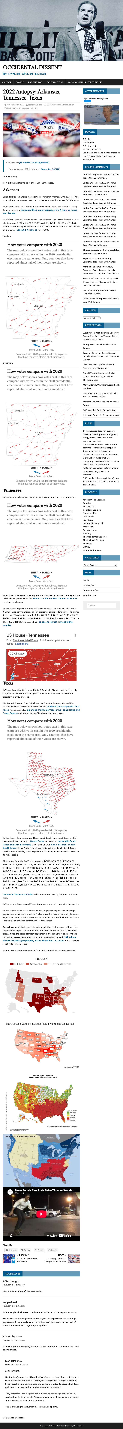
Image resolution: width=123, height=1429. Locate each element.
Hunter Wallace (35, 104)
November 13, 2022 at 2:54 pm (14, 1285)
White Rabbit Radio (92, 550)
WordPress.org (90, 595)
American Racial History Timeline (85, 82)
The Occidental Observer (95, 536)
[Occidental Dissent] (61, 59)
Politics (7, 108)
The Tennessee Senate (65, 598)
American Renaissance (94, 499)
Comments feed (91, 590)
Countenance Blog (92, 509)
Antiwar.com (89, 506)
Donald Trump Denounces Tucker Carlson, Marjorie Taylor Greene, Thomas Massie (99, 376)
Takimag (87, 533)
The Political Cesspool (93, 540)
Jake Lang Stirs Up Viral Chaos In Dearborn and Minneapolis (98, 366)
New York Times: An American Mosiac (101, 415)
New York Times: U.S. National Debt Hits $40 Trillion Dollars (100, 395)
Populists (16, 108)
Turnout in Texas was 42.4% (18, 894)
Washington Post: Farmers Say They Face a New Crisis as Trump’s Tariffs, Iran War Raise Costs (101, 336)
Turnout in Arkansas (26, 230)
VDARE (86, 546)
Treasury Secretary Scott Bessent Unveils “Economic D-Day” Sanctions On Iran (101, 270)
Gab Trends (88, 516)
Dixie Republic (89, 513)
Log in (86, 580)
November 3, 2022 (49, 169)
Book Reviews (35, 82)
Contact (6, 82)
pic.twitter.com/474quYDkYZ (34, 162)
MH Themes (78, 1425)
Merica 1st (88, 526)
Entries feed (89, 585)
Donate (20, 82)
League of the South (93, 523)
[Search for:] (101, 605)
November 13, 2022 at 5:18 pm (14, 1306)
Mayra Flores (37, 841)
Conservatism (68, 104)
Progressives (27, 108)
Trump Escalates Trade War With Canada (101, 176)
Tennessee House (42, 598)
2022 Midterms (54, 104)
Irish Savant (88, 520)
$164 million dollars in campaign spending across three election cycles (39, 939)
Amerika (87, 503)
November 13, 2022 (15, 104)
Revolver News (90, 530)
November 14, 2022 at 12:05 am (16, 1364)
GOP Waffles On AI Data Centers (99, 410)
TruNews (87, 543)
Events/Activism (55, 82)
